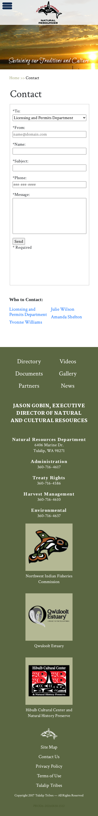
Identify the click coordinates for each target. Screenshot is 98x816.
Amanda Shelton (66, 317)
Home (14, 78)
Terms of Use (49, 776)
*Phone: (19, 178)
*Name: (19, 144)
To (17, 111)
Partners (29, 386)
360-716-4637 (49, 515)
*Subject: (20, 161)
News (67, 386)
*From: (19, 127)
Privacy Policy (49, 766)
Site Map (49, 747)
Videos (67, 361)
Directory (29, 361)
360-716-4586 (49, 483)
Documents (29, 373)
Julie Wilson (62, 309)
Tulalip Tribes (49, 785)
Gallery (68, 373)
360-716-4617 (48, 467)
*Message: (21, 194)
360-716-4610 (49, 499)
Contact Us (49, 757)
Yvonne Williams (25, 322)
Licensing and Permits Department (28, 312)
